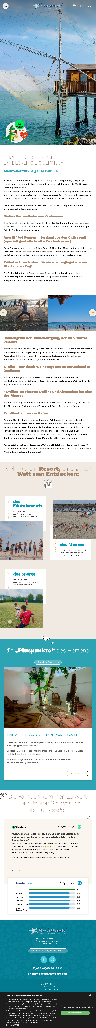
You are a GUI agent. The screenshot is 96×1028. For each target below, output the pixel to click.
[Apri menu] (6, 6)
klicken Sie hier (33, 1023)
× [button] (93, 995)
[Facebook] (43, 959)
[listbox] (90, 995)
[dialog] (48, 1010)
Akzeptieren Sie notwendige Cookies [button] (76, 1007)
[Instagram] (52, 959)
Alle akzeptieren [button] (75, 1013)
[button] (33, 1025)
